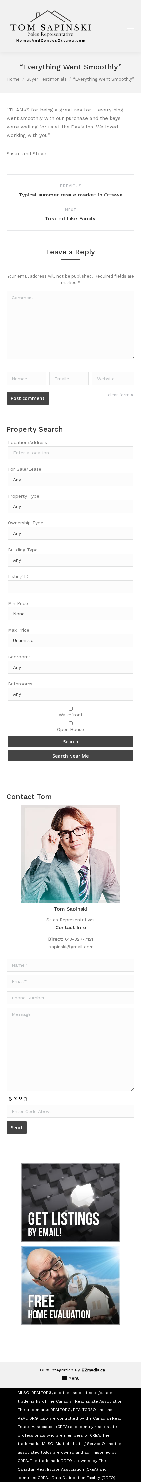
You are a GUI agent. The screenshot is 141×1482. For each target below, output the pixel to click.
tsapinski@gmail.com (70, 946)
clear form (119, 394)
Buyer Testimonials (46, 79)
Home (13, 79)
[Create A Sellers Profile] (70, 1285)
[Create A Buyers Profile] (70, 1202)
